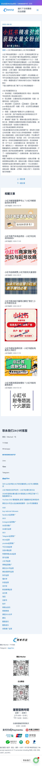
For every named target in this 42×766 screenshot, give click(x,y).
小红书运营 (8, 206)
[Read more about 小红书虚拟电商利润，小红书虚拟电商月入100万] (21, 366)
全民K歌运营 (7, 550)
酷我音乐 (5, 622)
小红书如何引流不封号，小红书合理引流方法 (18, 490)
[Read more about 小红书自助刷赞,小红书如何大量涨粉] (21, 286)
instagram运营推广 (9, 522)
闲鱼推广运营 (7, 629)
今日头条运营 (7, 547)
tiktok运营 (6, 540)
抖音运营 (5, 582)
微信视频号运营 (8, 572)
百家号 (4, 600)
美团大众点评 (7, 614)
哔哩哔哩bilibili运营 (9, 554)
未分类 (4, 593)
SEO (3, 533)
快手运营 (5, 575)
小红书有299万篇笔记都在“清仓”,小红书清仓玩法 (20, 302)
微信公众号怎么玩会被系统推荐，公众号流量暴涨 (20, 503)
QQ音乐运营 (6, 529)
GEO (4, 518)
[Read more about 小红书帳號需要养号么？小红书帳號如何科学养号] (21, 219)
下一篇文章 (21, 183)
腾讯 (4, 618)
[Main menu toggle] (37, 10)
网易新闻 (5, 611)
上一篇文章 (21, 179)
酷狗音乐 (5, 625)
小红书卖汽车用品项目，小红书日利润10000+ (20, 237)
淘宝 (4, 597)
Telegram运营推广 (9, 536)
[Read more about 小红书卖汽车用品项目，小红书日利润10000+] (21, 254)
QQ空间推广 (6, 526)
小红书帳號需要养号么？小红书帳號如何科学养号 (20, 201)
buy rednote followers (10, 511)
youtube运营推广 (8, 543)
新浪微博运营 (7, 590)
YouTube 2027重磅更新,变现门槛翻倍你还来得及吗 (20, 500)
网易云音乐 (6, 607)
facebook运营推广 (9, 515)
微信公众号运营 (8, 568)
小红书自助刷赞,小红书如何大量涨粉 (20, 272)
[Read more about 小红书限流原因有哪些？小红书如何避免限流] (21, 400)
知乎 (4, 604)
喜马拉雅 (5, 558)
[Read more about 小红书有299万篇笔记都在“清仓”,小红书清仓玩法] (21, 325)
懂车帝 (4, 579)
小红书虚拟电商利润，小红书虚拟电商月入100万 (20, 349)
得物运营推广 (7, 565)
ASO (4, 508)
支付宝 (4, 586)
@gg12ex (11, 648)
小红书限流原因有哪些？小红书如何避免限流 (20, 384)
